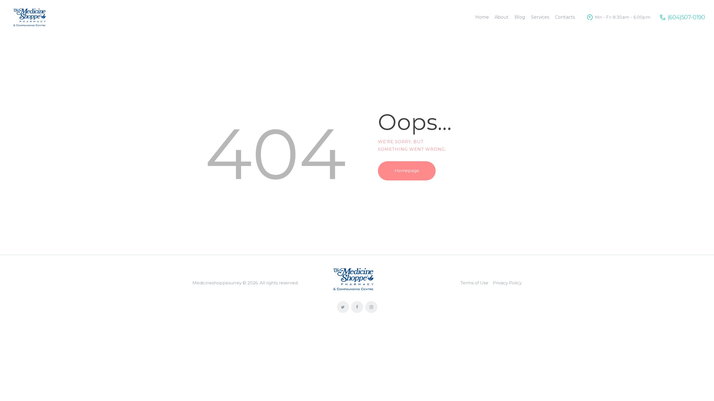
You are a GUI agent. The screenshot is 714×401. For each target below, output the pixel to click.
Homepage (407, 170)
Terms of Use (474, 282)
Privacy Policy (507, 282)
